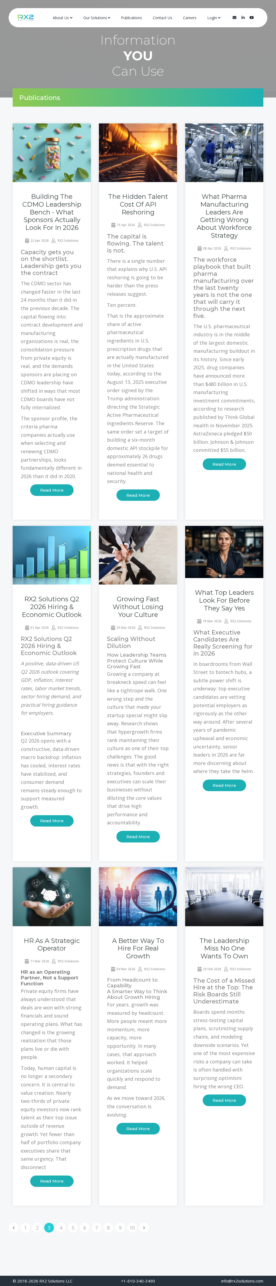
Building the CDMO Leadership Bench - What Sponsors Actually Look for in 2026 (51, 212)
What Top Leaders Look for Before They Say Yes (224, 600)
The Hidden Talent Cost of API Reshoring (138, 204)
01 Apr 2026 (39, 627)
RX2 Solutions (68, 240)
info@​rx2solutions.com (242, 1281)
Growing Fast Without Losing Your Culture (138, 607)
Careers (189, 17)
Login (212, 17)
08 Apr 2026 (212, 248)
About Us (61, 17)
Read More (52, 490)
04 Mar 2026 (125, 969)
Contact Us (162, 17)
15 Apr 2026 (126, 225)
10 (132, 1227)
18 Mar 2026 (212, 621)
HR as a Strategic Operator (52, 944)
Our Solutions (95, 17)
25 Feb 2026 (212, 969)
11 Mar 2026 (39, 961)
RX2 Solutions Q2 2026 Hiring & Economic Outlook (52, 607)
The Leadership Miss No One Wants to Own (224, 948)
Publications (131, 17)
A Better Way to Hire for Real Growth (138, 948)
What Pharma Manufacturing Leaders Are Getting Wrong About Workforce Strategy (224, 216)
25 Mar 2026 (125, 627)
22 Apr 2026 (39, 240)
